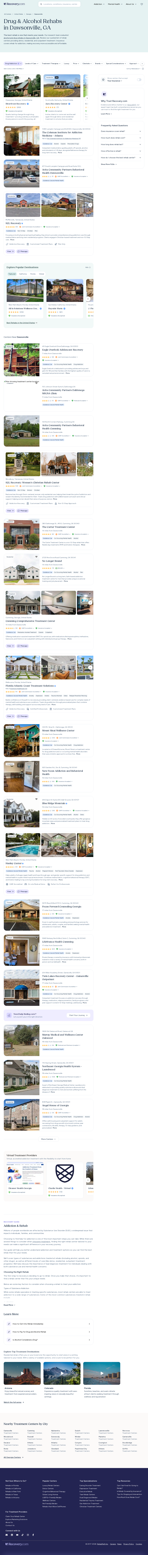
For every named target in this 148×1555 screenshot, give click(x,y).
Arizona (8, 1388)
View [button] (9, 251)
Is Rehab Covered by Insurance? (129, 1491)
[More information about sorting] (143, 68)
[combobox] (59, 4)
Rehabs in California (13, 1489)
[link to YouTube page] (17, 1535)
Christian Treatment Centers (91, 1507)
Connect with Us (13, 1531)
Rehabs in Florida (12, 1486)
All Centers (7, 14)
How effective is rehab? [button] (111, 151)
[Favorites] (141, 4)
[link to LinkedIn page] (12, 1535)
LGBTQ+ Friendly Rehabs (52, 1498)
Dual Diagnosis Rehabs (88, 1498)
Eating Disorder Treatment (90, 1486)
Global (41, 274)
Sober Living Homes (50, 1495)
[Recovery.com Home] (14, 4)
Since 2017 (131, 105)
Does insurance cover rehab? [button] (113, 131)
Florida (32, 274)
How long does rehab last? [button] (112, 144)
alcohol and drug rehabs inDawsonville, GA (21, 38)
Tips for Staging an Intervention (129, 1494)
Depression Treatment (88, 1489)
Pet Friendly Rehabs (50, 1504)
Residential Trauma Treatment (91, 1501)
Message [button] (23, 251)
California (23, 274)
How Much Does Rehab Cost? (128, 1497)
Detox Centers (48, 1489)
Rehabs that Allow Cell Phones (54, 1507)
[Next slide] (87, 98)
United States (18, 14)
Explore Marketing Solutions (16, 1519)
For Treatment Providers (16, 1512)
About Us (9, 1522)
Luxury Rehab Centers (51, 1486)
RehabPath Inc (102, 1544)
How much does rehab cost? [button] (113, 138)
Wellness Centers (49, 1501)
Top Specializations (88, 1481)
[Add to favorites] (36, 129)
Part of (61, 138)
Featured (12, 274)
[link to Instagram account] (28, 1535)
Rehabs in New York (13, 1492)
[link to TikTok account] (23, 1535)
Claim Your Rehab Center (15, 1516)
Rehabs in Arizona (12, 1498)
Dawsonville (22, 337)
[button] (20, 69)
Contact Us (10, 1525)
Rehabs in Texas (12, 1495)
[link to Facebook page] (33, 1535)
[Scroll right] (142, 64)
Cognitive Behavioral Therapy (54, 1492)
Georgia (28, 14)
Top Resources (123, 1481)
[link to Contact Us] (7, 1535)
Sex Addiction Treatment (89, 1504)
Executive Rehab (86, 1492)
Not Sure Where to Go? (16, 1481)
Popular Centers (50, 1481)
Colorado (48, 1388)
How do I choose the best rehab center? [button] (118, 157)
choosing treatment (41, 1242)
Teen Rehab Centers (87, 1495)
